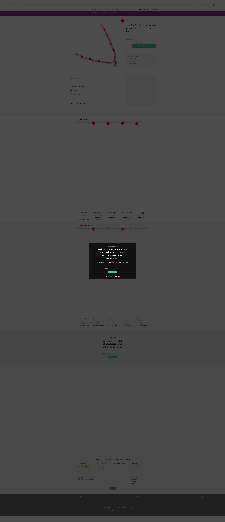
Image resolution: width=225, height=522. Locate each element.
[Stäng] (135, 241)
